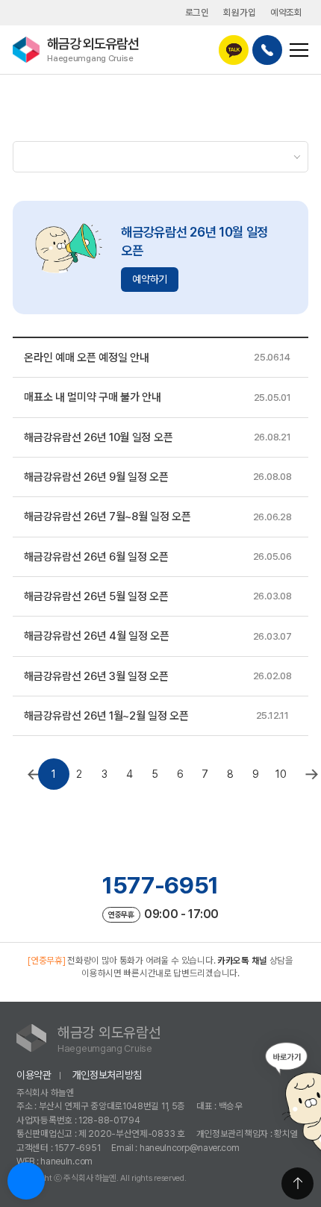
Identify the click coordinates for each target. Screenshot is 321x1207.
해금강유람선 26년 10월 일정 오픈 (98, 437)
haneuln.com (66, 1161)
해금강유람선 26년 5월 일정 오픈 (96, 596)
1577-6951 (160, 885)
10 (280, 774)
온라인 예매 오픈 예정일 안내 (86, 357)
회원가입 (239, 12)
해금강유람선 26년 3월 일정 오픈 (96, 676)
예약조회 (286, 12)
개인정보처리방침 (107, 1075)
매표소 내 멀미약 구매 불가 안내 (92, 397)
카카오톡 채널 (242, 960)
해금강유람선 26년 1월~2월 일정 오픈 (106, 716)
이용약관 (34, 1075)
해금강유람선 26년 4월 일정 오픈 (96, 636)
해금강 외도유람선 (93, 49)
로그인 (197, 12)
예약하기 (149, 279)
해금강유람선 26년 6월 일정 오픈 (96, 557)
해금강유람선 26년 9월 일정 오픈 (96, 477)
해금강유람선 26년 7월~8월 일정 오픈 (107, 516)
